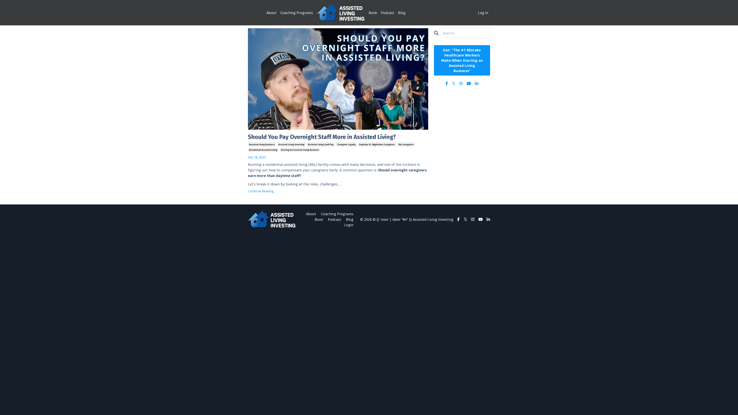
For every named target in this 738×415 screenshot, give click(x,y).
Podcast (387, 12)
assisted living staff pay (321, 144)
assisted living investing (291, 144)
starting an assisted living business (300, 150)
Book (373, 12)
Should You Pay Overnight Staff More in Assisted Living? (322, 137)
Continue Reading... (261, 191)
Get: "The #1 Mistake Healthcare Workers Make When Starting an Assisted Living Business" (462, 60)
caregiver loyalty (346, 144)
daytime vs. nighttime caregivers (377, 144)
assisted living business (262, 144)
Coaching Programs (296, 12)
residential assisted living (263, 150)
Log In (483, 12)
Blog (402, 12)
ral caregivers (406, 144)
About (271, 12)
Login (348, 224)
